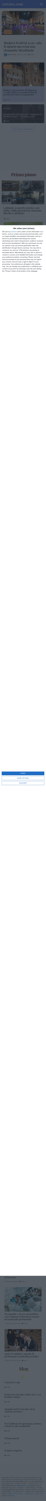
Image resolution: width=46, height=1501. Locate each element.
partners (14, 231)
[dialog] (23, 750)
